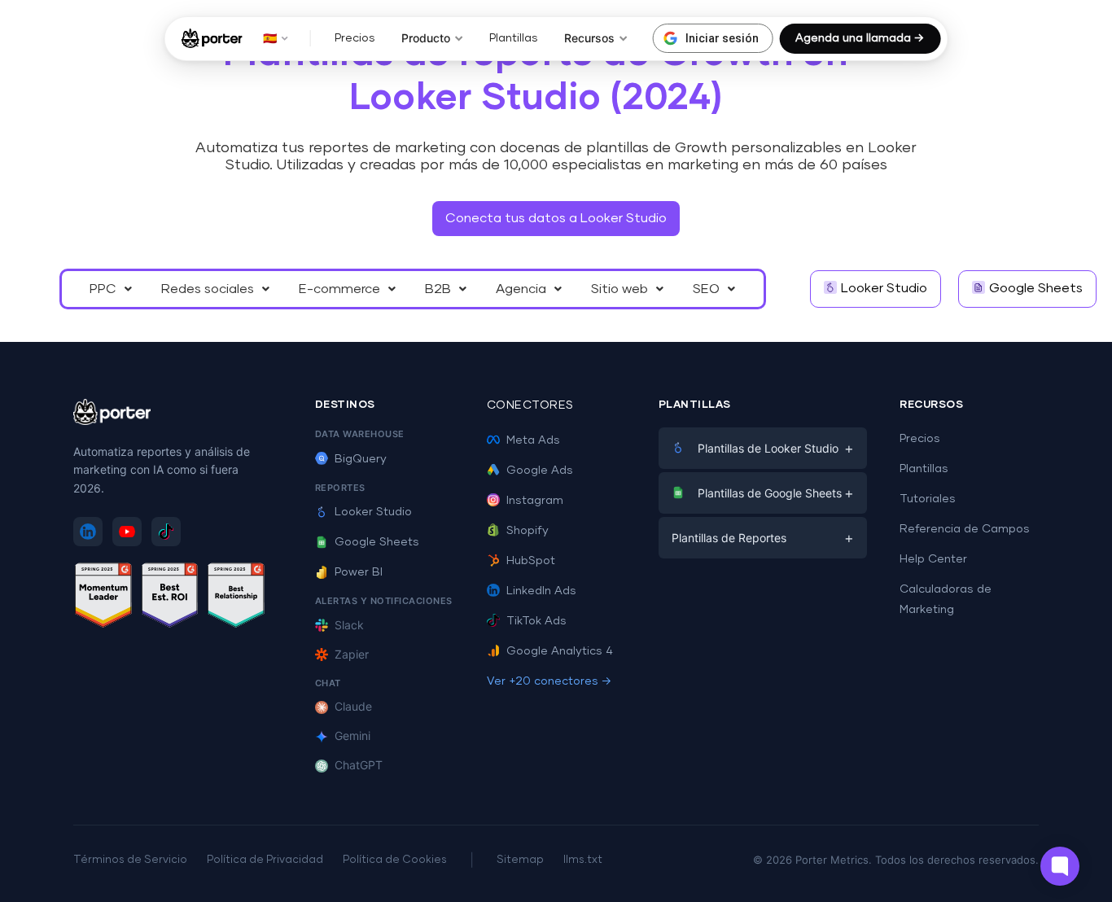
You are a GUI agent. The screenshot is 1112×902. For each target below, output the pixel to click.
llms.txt (582, 860)
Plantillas (513, 38)
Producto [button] (425, 38)
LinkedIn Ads (541, 591)
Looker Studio (373, 512)
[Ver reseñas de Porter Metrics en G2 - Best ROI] (170, 598)
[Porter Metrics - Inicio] (212, 38)
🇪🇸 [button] (270, 38)
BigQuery (361, 459)
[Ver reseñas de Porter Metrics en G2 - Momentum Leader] (103, 598)
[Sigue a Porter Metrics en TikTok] (166, 531)
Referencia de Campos (965, 529)
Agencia (521, 289)
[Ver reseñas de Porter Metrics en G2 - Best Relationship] (236, 598)
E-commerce (339, 289)
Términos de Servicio (130, 860)
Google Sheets (377, 542)
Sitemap (520, 860)
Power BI (359, 572)
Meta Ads (533, 440)
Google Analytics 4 (559, 651)
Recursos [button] (589, 38)
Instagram (534, 500)
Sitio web (619, 289)
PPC (103, 289)
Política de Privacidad (265, 860)
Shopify (527, 530)
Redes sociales (207, 289)
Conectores (530, 405)
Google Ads (539, 470)
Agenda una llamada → (859, 38)
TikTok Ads (536, 621)
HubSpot (530, 561)
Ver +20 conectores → (549, 681)
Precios (355, 38)
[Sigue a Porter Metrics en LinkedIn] (88, 531)
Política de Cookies (395, 860)
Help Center (933, 559)
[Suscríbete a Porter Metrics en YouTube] (127, 531)
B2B (438, 289)
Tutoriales (928, 499)
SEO (706, 289)
